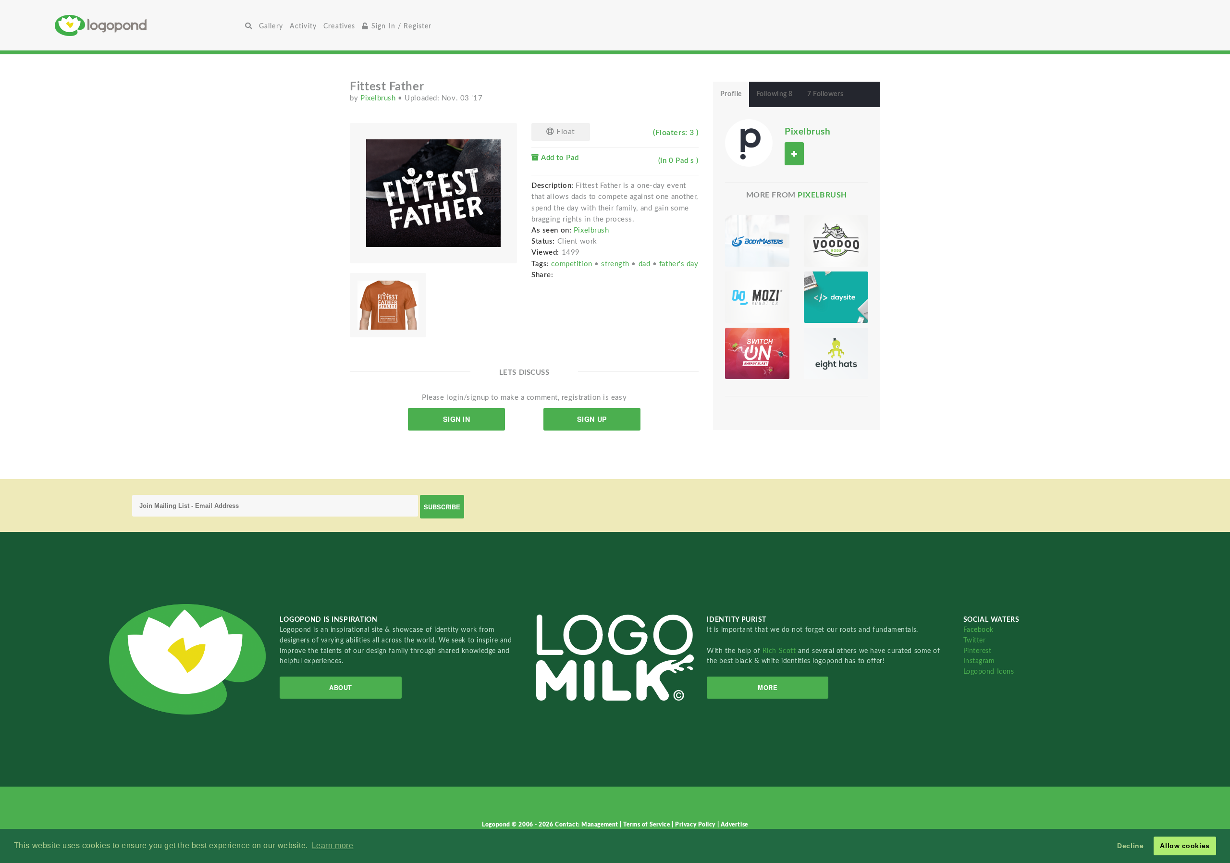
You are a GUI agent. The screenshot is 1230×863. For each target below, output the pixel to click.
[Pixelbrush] (749, 143)
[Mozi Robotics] (757, 297)
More (767, 687)
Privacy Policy (696, 824)
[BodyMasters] (757, 241)
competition (572, 264)
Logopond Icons (988, 671)
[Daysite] (836, 297)
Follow (794, 153)
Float (564, 132)
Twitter (974, 640)
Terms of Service (647, 824)
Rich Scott (780, 650)
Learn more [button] (333, 845)
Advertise (734, 824)
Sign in (456, 419)
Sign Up (592, 419)
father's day (679, 264)
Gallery (271, 26)
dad (645, 264)
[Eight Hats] (836, 353)
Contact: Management (587, 824)
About (340, 687)
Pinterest (977, 650)
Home (148, 25)
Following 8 (774, 94)
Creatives (339, 26)
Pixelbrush (379, 98)
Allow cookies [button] (1184, 846)
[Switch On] (757, 353)
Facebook (978, 629)
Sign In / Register (400, 26)
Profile (731, 94)
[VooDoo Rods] (836, 241)
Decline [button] (1130, 846)
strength (616, 264)
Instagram (979, 661)
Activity (303, 26)
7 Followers (825, 94)
